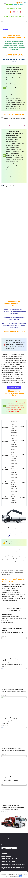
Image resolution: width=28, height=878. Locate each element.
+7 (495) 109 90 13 (6, 856)
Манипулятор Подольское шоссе (11, 748)
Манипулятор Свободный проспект (12, 689)
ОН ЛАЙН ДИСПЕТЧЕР (14, 8)
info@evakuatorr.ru (20, 864)
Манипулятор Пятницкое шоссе (10, 805)
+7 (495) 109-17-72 (12, 570)
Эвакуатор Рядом (6, 614)
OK (21, 876)
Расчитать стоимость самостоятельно (14, 16)
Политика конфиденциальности (9, 838)
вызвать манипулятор (14, 387)
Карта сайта (4, 840)
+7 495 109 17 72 (14, 54)
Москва (5, 29)
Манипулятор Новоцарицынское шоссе (13, 718)
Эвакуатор (17, 3)
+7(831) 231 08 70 (5, 858)
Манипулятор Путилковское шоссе (11, 776)
